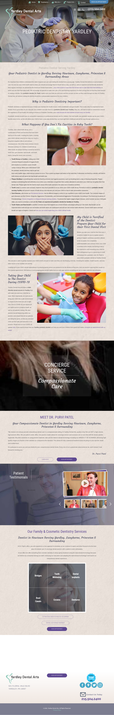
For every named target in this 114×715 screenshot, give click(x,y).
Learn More (45, 459)
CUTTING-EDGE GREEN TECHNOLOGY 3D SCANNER (55, 617)
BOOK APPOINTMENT (57, 629)
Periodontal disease (37, 193)
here (14, 327)
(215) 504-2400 (96, 9)
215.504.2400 (91, 699)
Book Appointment (66, 459)
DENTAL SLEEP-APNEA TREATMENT (55, 623)
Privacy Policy (57, 710)
